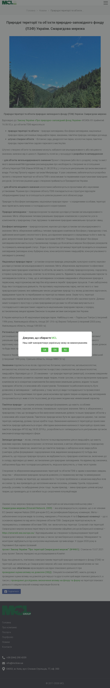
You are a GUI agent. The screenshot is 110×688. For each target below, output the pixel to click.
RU (65, 350)
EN (55, 350)
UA (44, 350)
